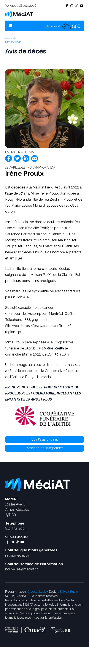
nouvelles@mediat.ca (21, 569)
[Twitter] (17, 158)
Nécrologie (13, 42)
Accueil (10, 37)
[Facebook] (8, 158)
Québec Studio (36, 591)
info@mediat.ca (17, 555)
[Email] (34, 158)
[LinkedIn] (25, 158)
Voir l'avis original (44, 439)
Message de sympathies (44, 448)
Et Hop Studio (69, 591)
